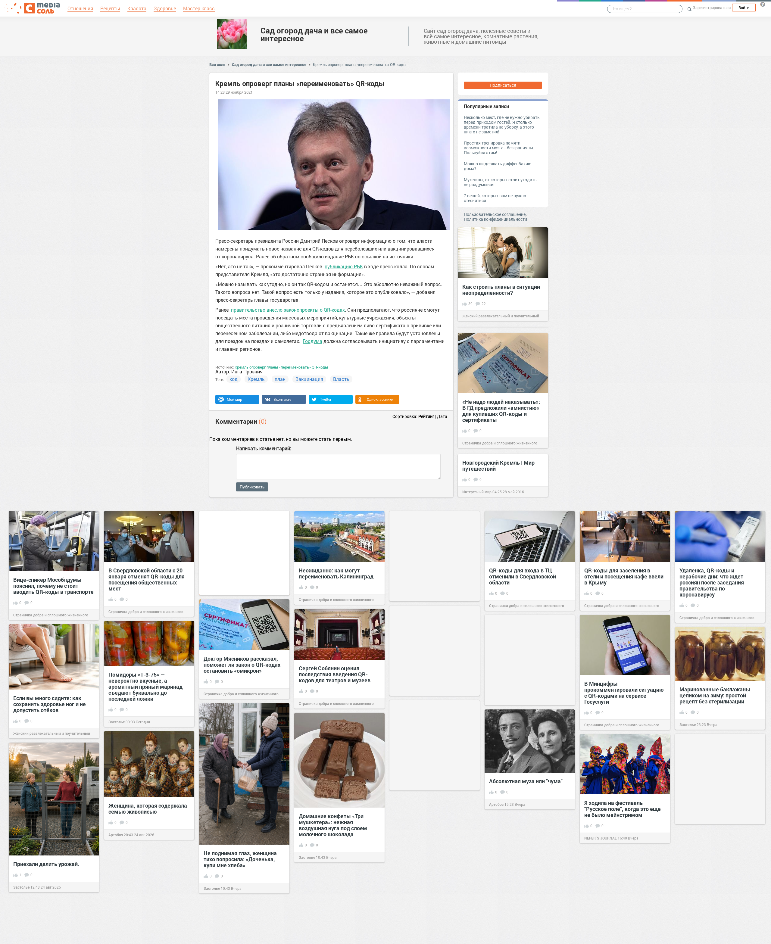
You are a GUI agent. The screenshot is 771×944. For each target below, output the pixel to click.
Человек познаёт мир (126, 934)
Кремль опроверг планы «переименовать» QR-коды (359, 64)
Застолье (116, 721)
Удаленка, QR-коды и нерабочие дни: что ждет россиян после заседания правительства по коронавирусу (711, 582)
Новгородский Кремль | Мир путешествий (498, 466)
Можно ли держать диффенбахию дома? (497, 166)
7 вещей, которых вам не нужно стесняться (495, 198)
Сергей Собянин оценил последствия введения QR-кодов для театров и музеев (334, 674)
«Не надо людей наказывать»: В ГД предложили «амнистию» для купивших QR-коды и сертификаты (501, 411)
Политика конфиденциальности (495, 219)
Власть (341, 379)
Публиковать (252, 486)
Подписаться (503, 85)
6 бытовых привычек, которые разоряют (148, 908)
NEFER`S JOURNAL (600, 838)
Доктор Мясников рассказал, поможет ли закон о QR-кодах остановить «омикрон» (242, 665)
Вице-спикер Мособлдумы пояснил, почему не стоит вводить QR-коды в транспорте (53, 586)
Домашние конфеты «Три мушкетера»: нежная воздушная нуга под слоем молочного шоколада (333, 825)
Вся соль (217, 64)
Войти (743, 7)
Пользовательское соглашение (495, 214)
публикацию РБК (344, 266)
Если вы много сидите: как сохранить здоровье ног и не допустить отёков (49, 704)
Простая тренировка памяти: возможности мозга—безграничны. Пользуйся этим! (499, 147)
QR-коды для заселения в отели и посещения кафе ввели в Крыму (623, 576)
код (233, 379)
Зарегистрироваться (712, 7)
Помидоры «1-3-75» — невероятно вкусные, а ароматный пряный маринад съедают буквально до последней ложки (145, 686)
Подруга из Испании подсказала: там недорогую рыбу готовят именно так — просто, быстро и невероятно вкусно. (526, 887)
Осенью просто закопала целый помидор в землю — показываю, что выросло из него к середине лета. (430, 865)
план (280, 379)
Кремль (256, 379)
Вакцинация (309, 379)
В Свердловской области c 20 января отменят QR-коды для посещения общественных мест (146, 579)
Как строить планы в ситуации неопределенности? (501, 290)
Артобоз (496, 804)
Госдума (312, 341)
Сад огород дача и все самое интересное (314, 34)
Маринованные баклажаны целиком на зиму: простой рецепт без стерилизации (714, 695)
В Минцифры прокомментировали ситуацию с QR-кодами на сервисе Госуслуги (624, 693)
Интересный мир (477, 491)
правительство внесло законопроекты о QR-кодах (288, 310)
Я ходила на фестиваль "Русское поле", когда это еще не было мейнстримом (622, 809)
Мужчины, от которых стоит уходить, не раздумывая (501, 182)
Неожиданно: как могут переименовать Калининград (336, 573)
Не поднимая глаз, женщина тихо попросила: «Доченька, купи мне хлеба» (240, 859)
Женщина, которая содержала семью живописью (147, 808)
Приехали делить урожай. (46, 864)
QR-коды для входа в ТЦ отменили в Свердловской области (522, 576)
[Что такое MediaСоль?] (762, 4)
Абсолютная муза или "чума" (526, 781)
